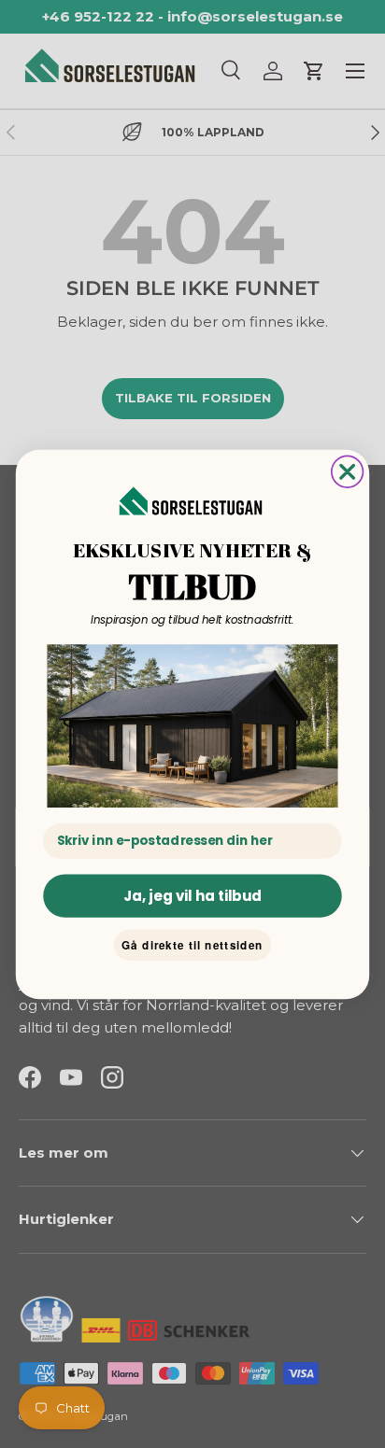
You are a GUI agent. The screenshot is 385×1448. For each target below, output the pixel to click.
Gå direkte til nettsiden (192, 944)
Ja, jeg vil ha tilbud (193, 895)
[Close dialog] (348, 471)
